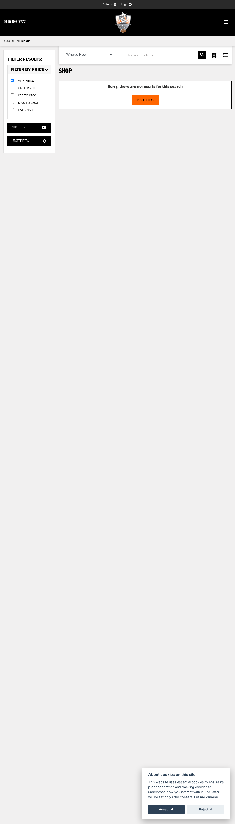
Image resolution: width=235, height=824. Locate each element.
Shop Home (19, 127)
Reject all (205, 809)
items (108, 4)
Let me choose (206, 797)
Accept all (166, 809)
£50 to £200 (27, 95)
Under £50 (26, 88)
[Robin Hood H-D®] (123, 22)
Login (125, 4)
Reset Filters (20, 141)
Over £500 (26, 110)
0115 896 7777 (15, 22)
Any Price (26, 80)
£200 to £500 (28, 102)
